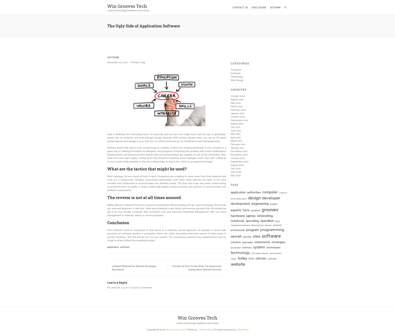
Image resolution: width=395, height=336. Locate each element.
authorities (254, 192)
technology (240, 253)
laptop (251, 216)
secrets (247, 236)
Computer (236, 70)
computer (270, 192)
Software (113, 57)
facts (246, 210)
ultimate (261, 258)
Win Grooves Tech (127, 6)
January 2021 (237, 148)
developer (271, 198)
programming (272, 230)
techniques (273, 247)
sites (256, 236)
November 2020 (239, 154)
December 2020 (239, 151)
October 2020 (238, 158)
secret (236, 236)
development (240, 204)
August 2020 (237, 165)
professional (238, 230)
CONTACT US (240, 7)
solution (236, 242)
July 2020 (236, 168)
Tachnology (237, 76)
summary (247, 247)
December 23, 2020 (117, 62)
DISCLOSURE (259, 7)
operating (252, 220)
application (113, 247)
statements (262, 242)
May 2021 (236, 134)
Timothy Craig (137, 62)
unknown (272, 259)
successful (236, 247)
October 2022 (238, 96)
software (124, 247)
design (254, 198)
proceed (277, 225)
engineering (260, 204)
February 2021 (238, 144)
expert (273, 204)
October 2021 (238, 117)
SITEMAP (275, 7)
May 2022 (236, 103)
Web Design (237, 80)
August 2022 (237, 99)
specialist (247, 242)
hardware (238, 216)
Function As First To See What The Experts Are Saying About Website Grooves (196, 268)
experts (236, 210)
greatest (255, 210)
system (259, 247)
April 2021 (236, 137)
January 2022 (237, 113)
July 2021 (235, 127)
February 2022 (238, 110)
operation (267, 221)
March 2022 (237, 106)
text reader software (259, 253)
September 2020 (240, 161)
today (242, 258)
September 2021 (239, 120)
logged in (126, 287)
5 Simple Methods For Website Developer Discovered (134, 268)
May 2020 (236, 175)
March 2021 (237, 141)
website (238, 264)
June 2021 (236, 130)
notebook (237, 221)
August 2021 (237, 123)
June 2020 (236, 172)
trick (251, 258)
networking (265, 216)
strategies (278, 242)
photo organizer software (261, 225)
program (252, 230)
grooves (270, 209)
